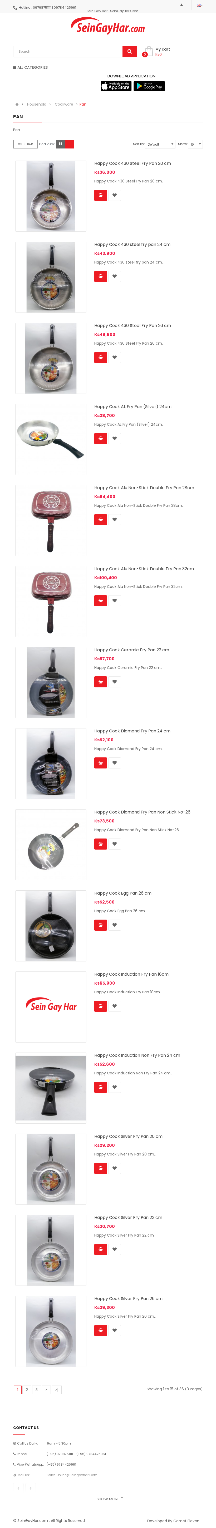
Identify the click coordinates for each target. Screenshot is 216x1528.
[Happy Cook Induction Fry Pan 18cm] (51, 1007)
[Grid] (60, 144)
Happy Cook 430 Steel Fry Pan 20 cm (132, 163)
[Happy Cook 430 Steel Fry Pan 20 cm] (51, 196)
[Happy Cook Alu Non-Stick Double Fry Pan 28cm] (51, 520)
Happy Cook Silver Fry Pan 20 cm (128, 1136)
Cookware (64, 104)
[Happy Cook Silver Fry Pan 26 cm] (51, 1331)
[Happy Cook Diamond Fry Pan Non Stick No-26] (51, 845)
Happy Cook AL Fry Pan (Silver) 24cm (132, 407)
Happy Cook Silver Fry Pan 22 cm (128, 1217)
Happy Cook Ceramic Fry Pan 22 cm (131, 650)
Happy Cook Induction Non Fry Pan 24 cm (137, 1055)
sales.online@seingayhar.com (72, 1475)
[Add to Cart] (100, 195)
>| (56, 1389)
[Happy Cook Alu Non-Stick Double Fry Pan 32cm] (51, 601)
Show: (183, 144)
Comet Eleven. (186, 1521)
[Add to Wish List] (114, 195)
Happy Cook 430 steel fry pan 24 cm (132, 244)
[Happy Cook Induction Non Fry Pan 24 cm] (51, 1088)
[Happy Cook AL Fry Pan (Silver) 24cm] (51, 439)
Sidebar (26, 144)
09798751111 (42, 7)
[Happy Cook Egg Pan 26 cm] (51, 926)
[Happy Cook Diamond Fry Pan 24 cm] (51, 763)
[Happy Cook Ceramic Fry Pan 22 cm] (51, 682)
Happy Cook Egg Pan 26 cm (122, 893)
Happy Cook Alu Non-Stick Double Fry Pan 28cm (144, 488)
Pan (83, 104)
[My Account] (181, 5)
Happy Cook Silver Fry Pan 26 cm (128, 1299)
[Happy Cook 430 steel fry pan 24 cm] (51, 277)
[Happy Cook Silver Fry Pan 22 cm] (51, 1250)
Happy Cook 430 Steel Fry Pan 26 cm (132, 326)
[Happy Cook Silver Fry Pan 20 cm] (51, 1169)
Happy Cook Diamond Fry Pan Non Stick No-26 (142, 812)
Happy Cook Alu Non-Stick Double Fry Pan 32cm (144, 569)
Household (36, 104)
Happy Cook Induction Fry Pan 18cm (131, 974)
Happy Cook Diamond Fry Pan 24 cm (132, 731)
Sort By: (139, 144)
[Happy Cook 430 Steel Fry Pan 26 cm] (51, 358)
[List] (69, 144)
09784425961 (65, 7)
